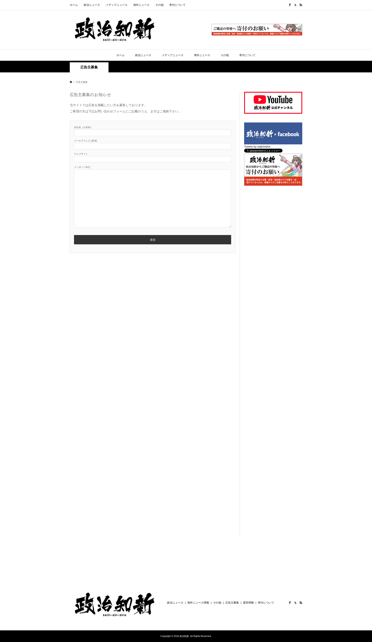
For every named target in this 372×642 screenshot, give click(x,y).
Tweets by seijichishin (257, 146)
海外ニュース (141, 4)
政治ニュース (92, 4)
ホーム (74, 4)
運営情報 (248, 602)
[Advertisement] (273, 218)
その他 (159, 4)
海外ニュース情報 (198, 602)
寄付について (177, 4)
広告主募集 (232, 602)
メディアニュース (116, 4)
